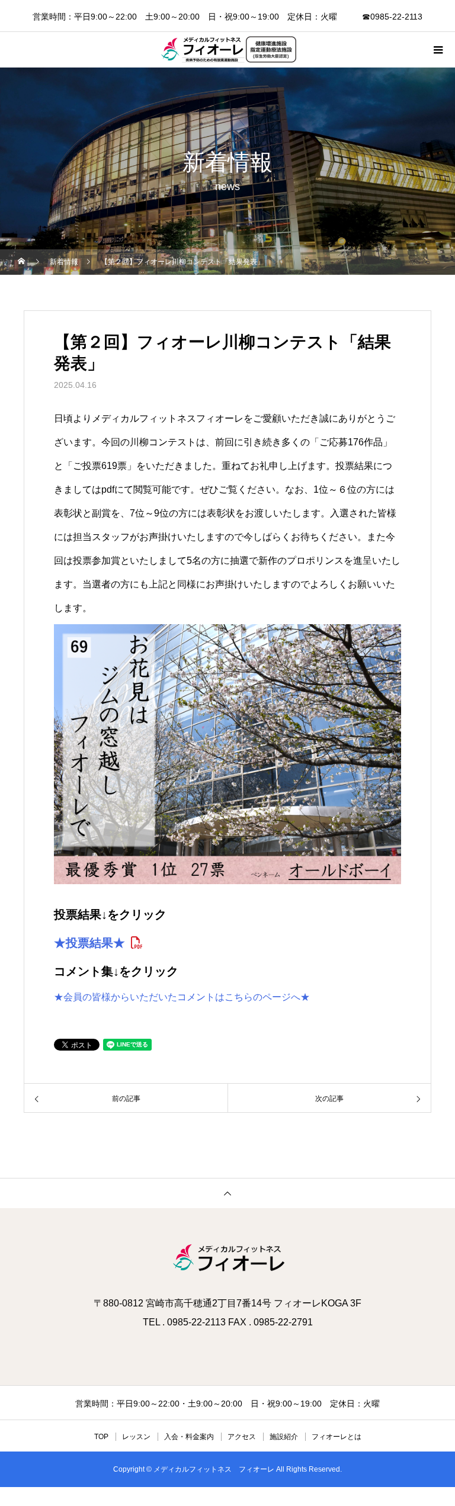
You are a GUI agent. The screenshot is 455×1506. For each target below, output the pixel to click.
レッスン (136, 1437)
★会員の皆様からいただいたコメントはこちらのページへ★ (182, 997)
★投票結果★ (89, 942)
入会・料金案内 (189, 1437)
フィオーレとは (336, 1437)
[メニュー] (437, 50)
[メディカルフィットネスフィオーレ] (227, 1258)
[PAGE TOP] (227, 1193)
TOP (101, 1437)
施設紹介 (284, 1437)
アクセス (242, 1437)
